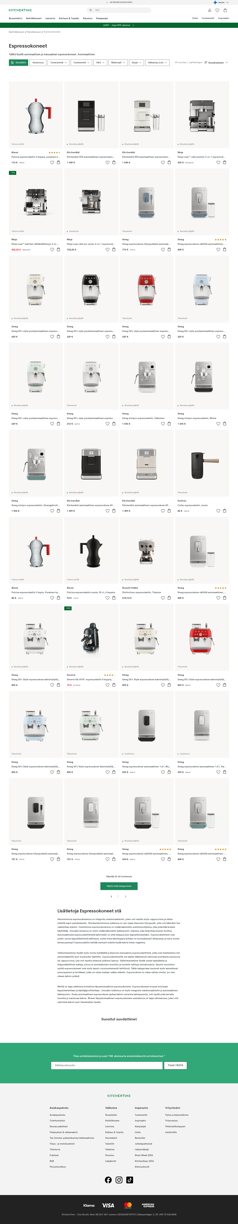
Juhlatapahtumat (143, 1144)
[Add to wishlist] (52, 162)
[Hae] (91, 10)
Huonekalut (111, 1138)
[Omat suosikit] (217, 10)
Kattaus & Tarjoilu (69, 18)
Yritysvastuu (171, 1121)
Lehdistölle (171, 1132)
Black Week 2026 (144, 1155)
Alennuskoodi (142, 1167)
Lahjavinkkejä (142, 1149)
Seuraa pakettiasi (59, 1126)
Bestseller (140, 1138)
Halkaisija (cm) (155, 63)
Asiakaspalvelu (57, 1115)
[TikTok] (129, 1180)
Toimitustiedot (57, 1121)
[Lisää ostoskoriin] (58, 162)
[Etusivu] (20, 10)
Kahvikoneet (34, 31)
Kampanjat (102, 18)
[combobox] (221, 2)
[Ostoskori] (225, 10)
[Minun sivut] (210, 10)
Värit (98, 63)
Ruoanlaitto (15, 18)
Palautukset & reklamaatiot (64, 1132)
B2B (52, 1161)
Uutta (195, 18)
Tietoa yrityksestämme (176, 1115)
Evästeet (54, 1155)
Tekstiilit (109, 1144)
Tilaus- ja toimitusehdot (62, 1144)
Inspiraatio (223, 18)
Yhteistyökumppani (175, 1126)
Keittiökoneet (34, 18)
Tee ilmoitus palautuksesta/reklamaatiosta (72, 1138)
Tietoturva (55, 1149)
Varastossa (38, 63)
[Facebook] (108, 1180)
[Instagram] (119, 1180)
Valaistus (110, 1149)
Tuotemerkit (208, 18)
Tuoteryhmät (56, 63)
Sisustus (87, 18)
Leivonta (50, 18)
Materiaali (116, 63)
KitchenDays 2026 (144, 1161)
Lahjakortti (110, 1161)
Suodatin (21, 62)
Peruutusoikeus (58, 1167)
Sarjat (135, 63)
